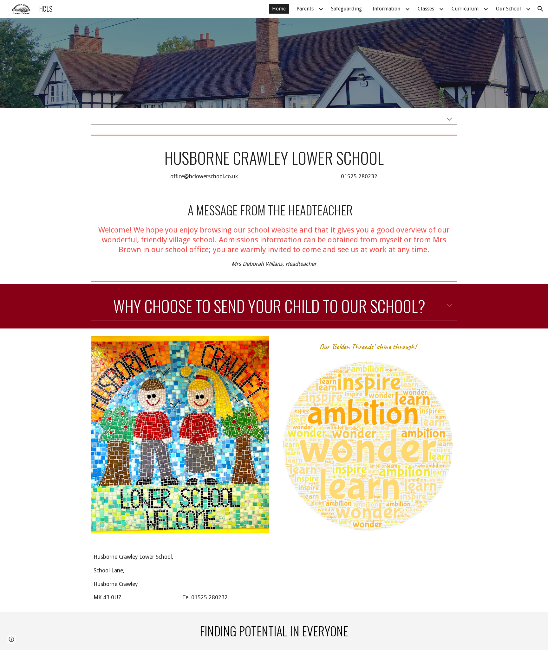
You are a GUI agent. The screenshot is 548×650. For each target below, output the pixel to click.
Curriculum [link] (465, 9)
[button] (540, 8)
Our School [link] (508, 9)
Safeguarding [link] (346, 9)
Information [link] (386, 9)
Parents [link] (305, 9)
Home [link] (279, 9)
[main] (274, 164)
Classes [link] (426, 9)
